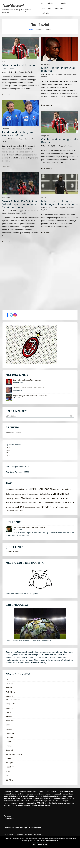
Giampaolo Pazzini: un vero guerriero (20, 67)
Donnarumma (59, 493)
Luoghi (8, 742)
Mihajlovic (54, 503)
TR (42, 3)
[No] (77, 842)
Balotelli (4, 213)
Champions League (20, 494)
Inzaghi (9, 502)
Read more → (7, 95)
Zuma (8, 455)
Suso (55, 507)
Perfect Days (46, 8)
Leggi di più (42, 844)
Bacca (24, 489)
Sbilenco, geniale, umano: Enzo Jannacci (28, 388)
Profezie (62, 3)
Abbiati (30, 211)
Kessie (24, 503)
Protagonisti (10, 733)
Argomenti (59, 8)
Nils (7, 452)
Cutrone (32, 494)
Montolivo (31, 139)
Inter (66, 499)
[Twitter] (11, 315)
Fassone (17, 499)
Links (8, 771)
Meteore (9, 729)
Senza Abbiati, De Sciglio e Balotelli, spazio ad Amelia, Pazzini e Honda (19, 204)
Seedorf (44, 77)
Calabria (67, 489)
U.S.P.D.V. (45, 13)
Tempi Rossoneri (12, 6)
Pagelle (8, 712)
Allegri (8, 489)
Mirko (8, 450)
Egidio (8, 447)
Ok (34, 844)
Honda (18, 213)
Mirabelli (61, 503)
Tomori (16, 511)
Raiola (26, 507)
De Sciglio (11, 213)
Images (8, 758)
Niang (15, 507)
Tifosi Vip (9, 746)
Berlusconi (45, 489)
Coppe (43, 197)
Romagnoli (31, 507)
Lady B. (35, 503)
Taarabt (61, 507)
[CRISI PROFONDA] (40, 623)
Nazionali (9, 750)
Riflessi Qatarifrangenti (14, 754)
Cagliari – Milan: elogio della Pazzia (59, 141)
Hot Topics (9, 763)
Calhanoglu (10, 494)
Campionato (45, 64)
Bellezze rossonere (13, 700)
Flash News (6, 197)
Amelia (35, 211)
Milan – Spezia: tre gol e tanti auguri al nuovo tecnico (59, 203)
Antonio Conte (15, 489)
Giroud (41, 499)
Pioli (21, 507)
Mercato (9, 716)
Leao (40, 502)
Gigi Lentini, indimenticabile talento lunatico (29, 527)
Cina (28, 494)
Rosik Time (10, 721)
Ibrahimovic (57, 498)
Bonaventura (57, 489)
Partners (7, 816)
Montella (69, 502)
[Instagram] (15, 315)
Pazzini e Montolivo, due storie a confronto (17, 134)
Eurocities (9, 737)
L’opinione (9, 708)
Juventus (17, 503)
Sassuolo (38, 507)
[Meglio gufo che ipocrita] (40, 579)
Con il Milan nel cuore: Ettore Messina (27, 380)
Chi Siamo (51, 3)
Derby (37, 494)
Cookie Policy (10, 818)
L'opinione (5, 128)
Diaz (48, 494)
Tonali (22, 511)
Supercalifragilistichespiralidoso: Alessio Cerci (30, 396)
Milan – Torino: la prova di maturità (58, 69)
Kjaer (29, 503)
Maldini (47, 503)
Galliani (26, 498)
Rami (74, 74)
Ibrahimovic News (12, 551)
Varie (3, 62)
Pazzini (30, 72)
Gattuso (34, 498)
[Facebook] (7, 315)
